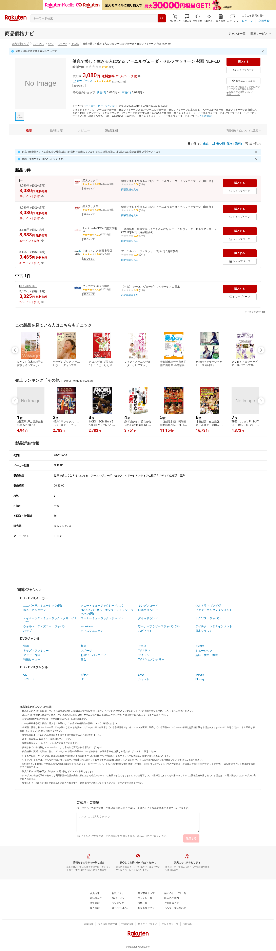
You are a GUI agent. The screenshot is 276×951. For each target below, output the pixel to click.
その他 (75, 43)
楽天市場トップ (20, 43)
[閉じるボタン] (263, 51)
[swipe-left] (15, 350)
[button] (186, 18)
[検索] (162, 18)
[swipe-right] (261, 350)
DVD (51, 43)
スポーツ (62, 43)
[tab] (29, 130)
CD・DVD (38, 43)
